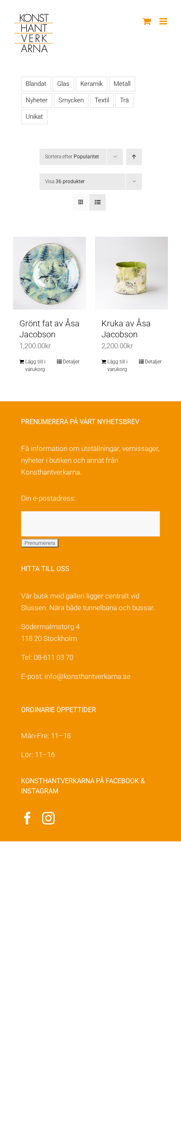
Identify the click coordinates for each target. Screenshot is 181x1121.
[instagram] (48, 818)
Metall (122, 84)
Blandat (36, 84)
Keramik (91, 84)
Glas (63, 84)
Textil (102, 100)
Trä (124, 100)
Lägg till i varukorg (35, 365)
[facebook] (27, 818)
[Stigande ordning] (134, 156)
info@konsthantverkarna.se (87, 676)
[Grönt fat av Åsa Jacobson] (49, 273)
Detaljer (71, 362)
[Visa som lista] (97, 202)
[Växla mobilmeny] (164, 21)
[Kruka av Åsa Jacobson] (131, 273)
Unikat (34, 116)
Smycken (71, 100)
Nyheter (37, 100)
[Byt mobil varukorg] (147, 21)
